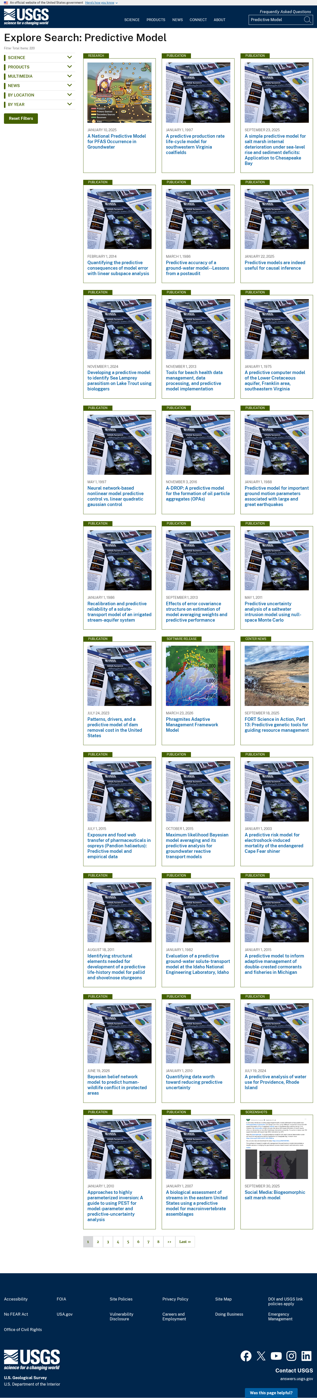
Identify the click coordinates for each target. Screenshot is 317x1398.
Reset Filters (21, 118)
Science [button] (16, 57)
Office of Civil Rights (23, 1330)
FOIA (61, 1299)
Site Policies (121, 1299)
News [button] (14, 85)
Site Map (223, 1299)
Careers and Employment (174, 1316)
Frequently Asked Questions (285, 11)
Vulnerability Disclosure (121, 1316)
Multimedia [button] (20, 76)
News (177, 20)
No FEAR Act (16, 1314)
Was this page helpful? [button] (271, 1393)
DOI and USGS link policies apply (285, 1301)
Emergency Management (280, 1316)
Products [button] (18, 67)
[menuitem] (132, 16)
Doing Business (229, 1314)
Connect (198, 20)
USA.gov (65, 1314)
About (219, 20)
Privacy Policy (175, 1299)
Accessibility (16, 1299)
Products (156, 20)
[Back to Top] (299, 1380)
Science (132, 20)
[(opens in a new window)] (246, 1355)
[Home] (26, 24)
